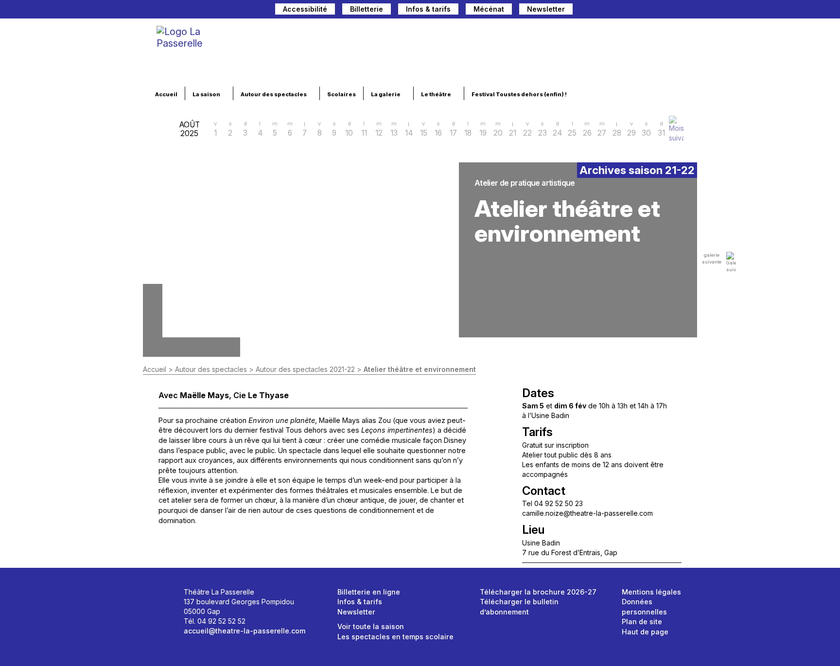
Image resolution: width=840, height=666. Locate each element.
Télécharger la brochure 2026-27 (538, 592)
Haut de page (645, 632)
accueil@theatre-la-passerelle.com (244, 631)
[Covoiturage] (585, 10)
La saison (206, 94)
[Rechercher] (604, 10)
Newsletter (546, 9)
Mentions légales (651, 592)
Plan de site (642, 621)
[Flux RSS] (689, 10)
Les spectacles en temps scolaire (395, 636)
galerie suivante (711, 258)
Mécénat (488, 9)
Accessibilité (305, 9)
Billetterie (366, 9)
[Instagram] (657, 10)
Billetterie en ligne (368, 592)
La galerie (386, 94)
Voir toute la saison (370, 626)
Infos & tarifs (428, 9)
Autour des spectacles (274, 94)
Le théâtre (436, 94)
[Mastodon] (624, 10)
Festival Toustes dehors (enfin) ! (520, 94)
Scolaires (341, 94)
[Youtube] (674, 10)
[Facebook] (641, 10)
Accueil (166, 94)
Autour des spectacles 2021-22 (305, 369)
